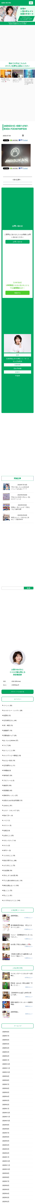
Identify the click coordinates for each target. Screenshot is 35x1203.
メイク (5, 820)
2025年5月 (5, 1092)
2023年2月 (5, 1201)
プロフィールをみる (17, 692)
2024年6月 (5, 1137)
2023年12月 (6, 1161)
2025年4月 (5, 1096)
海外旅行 (6, 775)
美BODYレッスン (9, 795)
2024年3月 (5, 1149)
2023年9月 (5, 1173)
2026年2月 (5, 1056)
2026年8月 (5, 1032)
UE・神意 (6, 725)
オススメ (6, 825)
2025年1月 (5, 1108)
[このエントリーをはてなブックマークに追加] (21, 140)
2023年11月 (6, 1165)
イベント (6, 705)
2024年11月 (6, 1117)
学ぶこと (6, 895)
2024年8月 (5, 1129)
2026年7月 (5, 1036)
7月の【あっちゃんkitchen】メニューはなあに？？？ (20, 488)
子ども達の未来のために (11, 880)
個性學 (5, 785)
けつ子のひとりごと (10, 900)
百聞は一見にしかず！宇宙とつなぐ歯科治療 (20, 508)
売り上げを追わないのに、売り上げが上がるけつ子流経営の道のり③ (28, 81)
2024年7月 (5, 1133)
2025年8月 (5, 1080)
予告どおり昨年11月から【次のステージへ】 (20, 498)
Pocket (25, 140)
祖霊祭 (5, 715)
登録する (17, 293)
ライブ (5, 745)
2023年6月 (5, 1185)
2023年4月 (5, 1193)
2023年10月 (6, 1169)
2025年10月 (6, 1072)
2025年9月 (5, 1076)
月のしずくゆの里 (9, 875)
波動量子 (6, 730)
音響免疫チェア (8, 735)
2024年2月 (5, 1153)
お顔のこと (7, 835)
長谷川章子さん (8, 860)
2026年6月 (5, 1040)
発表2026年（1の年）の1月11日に (5, 80)
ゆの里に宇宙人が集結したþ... (21, 944)
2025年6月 (5, 1088)
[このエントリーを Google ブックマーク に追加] (19, 140)
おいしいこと (7, 750)
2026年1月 (5, 1060)
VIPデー (6, 850)
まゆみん (6, 805)
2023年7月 (5, 1181)
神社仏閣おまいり (9, 885)
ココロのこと (7, 855)
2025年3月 (5, 1100)
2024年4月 (5, 1145)
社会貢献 (6, 870)
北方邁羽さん (7, 765)
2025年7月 (5, 1084)
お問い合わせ (17, 242)
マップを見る (17, 361)
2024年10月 (6, 1121)
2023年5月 (5, 1189)
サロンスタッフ (8, 840)
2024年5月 (5, 1141)
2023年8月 (5, 1177)
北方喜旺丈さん (8, 720)
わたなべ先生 (7, 760)
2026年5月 (5, 1044)
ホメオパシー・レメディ (11, 710)
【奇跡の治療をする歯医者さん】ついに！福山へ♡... (22, 955)
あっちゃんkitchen (9, 740)
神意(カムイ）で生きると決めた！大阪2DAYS (20, 518)
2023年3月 (5, 1197)
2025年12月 (6, 1064)
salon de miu (6, 2)
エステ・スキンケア (10, 810)
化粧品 (5, 830)
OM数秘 (6, 770)
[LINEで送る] (14, 140)
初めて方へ (7, 815)
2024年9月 (5, 1125)
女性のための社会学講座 (11, 800)
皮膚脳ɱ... (15, 916)
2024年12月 (6, 1113)
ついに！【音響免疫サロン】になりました (17, 80)
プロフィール (7, 780)
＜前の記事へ (16, 179)
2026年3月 (5, 1052)
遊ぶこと (6, 890)
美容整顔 (6, 790)
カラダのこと (7, 865)
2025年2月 (5, 1104)
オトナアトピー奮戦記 (10, 755)
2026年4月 (5, 1048)
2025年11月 (6, 1068)
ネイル (5, 845)
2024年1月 (5, 1157)
